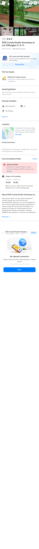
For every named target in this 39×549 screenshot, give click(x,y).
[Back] (3, 3)
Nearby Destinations (8, 142)
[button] (8, 133)
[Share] (35, 3)
